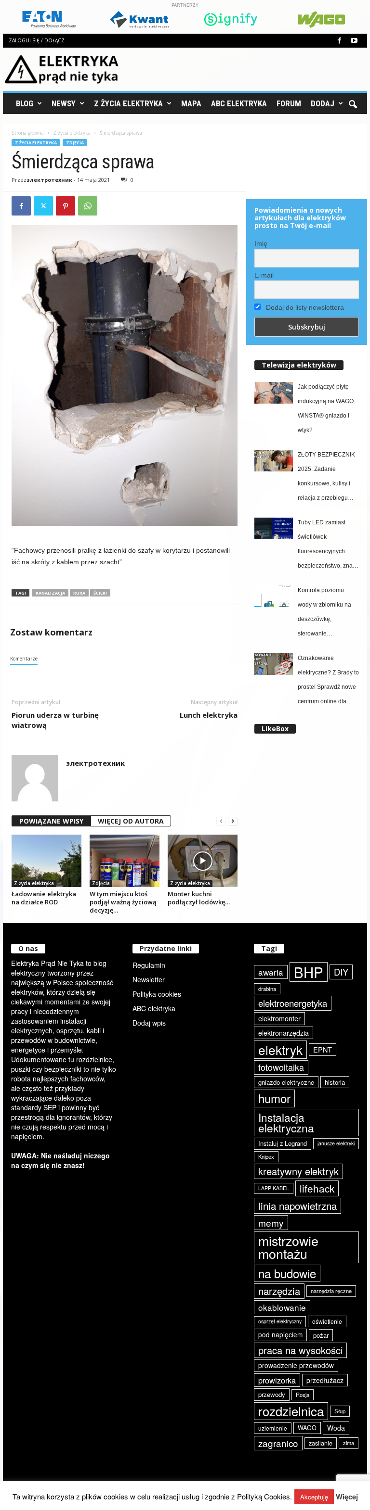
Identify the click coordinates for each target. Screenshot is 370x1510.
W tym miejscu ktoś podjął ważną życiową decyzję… (123, 901)
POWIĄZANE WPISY (51, 820)
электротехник (49, 179)
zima (348, 1443)
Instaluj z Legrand (282, 1143)
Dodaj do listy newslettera (304, 307)
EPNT (322, 1049)
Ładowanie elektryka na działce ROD (44, 897)
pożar (321, 1335)
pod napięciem (280, 1334)
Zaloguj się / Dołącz (37, 40)
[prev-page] (221, 821)
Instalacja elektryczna (286, 1122)
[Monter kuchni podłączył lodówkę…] (203, 861)
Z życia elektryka (128, 103)
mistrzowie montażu (288, 1247)
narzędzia (279, 1291)
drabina (267, 988)
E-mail (264, 275)
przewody (271, 1394)
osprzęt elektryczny (280, 1321)
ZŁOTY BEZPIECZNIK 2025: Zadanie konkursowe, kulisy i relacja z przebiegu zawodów (326, 478)
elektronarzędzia (283, 1033)
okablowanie (282, 1307)
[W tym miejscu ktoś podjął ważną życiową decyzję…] (124, 861)
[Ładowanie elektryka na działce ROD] (46, 861)
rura (79, 593)
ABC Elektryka (239, 103)
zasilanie (320, 1443)
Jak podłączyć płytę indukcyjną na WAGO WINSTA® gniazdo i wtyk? (326, 408)
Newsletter (148, 979)
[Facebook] (339, 41)
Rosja (302, 1394)
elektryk (280, 1049)
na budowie (287, 1273)
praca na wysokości (300, 1350)
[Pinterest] (65, 206)
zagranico (278, 1442)
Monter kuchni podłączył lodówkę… (199, 897)
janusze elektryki (336, 1143)
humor (274, 1098)
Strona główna (28, 132)
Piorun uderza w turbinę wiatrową (55, 720)
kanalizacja (50, 593)
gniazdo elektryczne (286, 1082)
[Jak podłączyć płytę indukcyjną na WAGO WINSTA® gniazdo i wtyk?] (273, 393)
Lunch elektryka (209, 715)
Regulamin (148, 965)
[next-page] (233, 821)
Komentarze (24, 658)
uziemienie (272, 1428)
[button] (352, 103)
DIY (341, 971)
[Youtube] (354, 41)
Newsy (64, 103)
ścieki (100, 593)
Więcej (347, 1497)
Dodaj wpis (149, 1023)
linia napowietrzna (297, 1205)
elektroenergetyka (292, 1003)
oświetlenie (327, 1321)
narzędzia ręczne (331, 1290)
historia (335, 1082)
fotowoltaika (281, 1067)
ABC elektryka (153, 1008)
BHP (308, 972)
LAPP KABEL (273, 1188)
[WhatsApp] (87, 206)
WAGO (307, 1427)
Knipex (266, 1156)
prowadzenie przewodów (296, 1365)
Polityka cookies (156, 994)
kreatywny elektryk (298, 1171)
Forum (289, 103)
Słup (339, 1411)
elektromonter (279, 1018)
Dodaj (322, 103)
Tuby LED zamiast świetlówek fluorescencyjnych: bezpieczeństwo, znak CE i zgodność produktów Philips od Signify (327, 546)
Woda (336, 1428)
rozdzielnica (291, 1411)
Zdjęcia (75, 143)
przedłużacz (325, 1380)
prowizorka (277, 1380)
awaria (270, 972)
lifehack (317, 1188)
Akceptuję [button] (314, 1496)
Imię (260, 243)
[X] (43, 206)
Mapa (191, 103)
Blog (24, 103)
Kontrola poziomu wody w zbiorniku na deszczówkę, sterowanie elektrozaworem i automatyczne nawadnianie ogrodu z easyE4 (327, 614)
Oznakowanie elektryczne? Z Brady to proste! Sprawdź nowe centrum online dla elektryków (328, 682)
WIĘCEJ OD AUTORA (131, 820)
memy (271, 1222)
